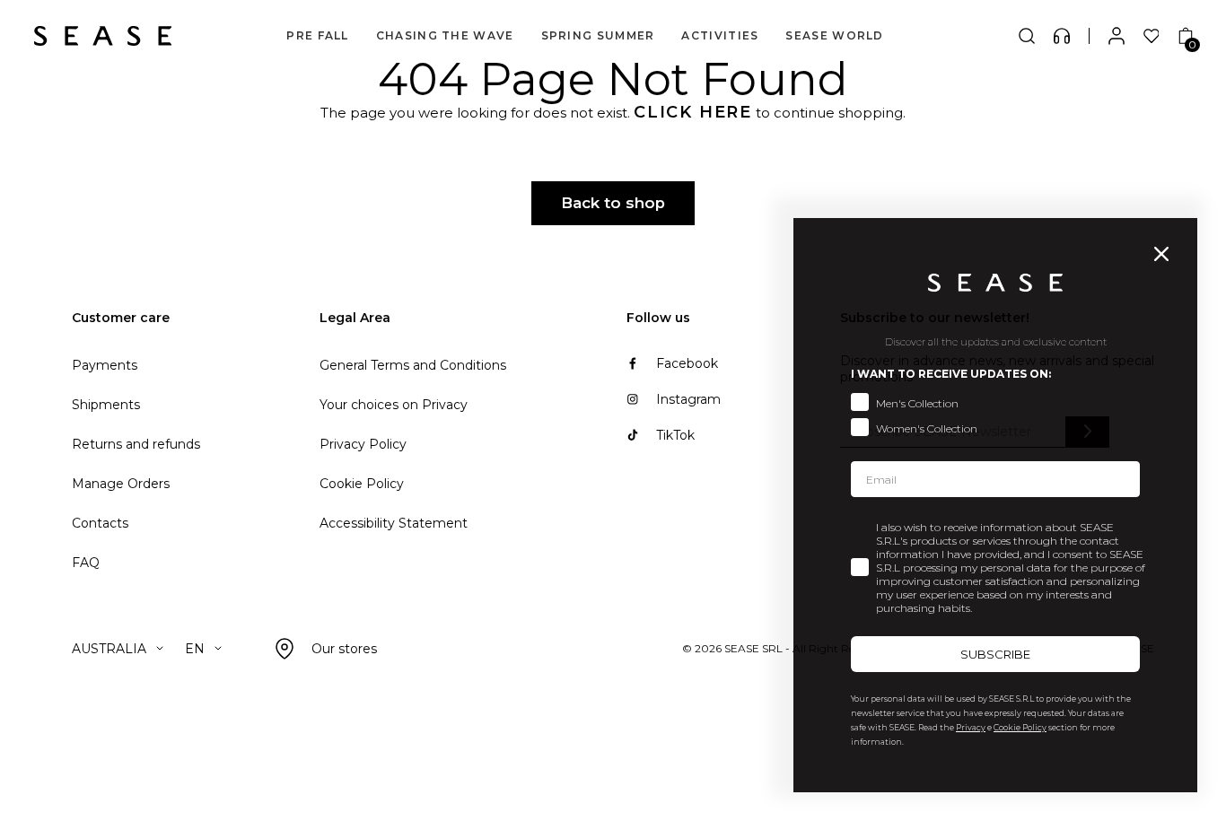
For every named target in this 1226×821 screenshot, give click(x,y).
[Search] (1027, 36)
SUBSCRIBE (995, 654)
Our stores (344, 649)
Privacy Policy (363, 444)
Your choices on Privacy (394, 405)
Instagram (688, 399)
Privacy (970, 727)
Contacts (100, 523)
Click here (693, 112)
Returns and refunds (136, 444)
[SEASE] (102, 36)
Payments (104, 365)
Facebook (687, 363)
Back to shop (613, 203)
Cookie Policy (362, 484)
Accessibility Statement (394, 523)
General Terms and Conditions (413, 365)
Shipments (106, 405)
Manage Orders (121, 484)
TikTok (675, 435)
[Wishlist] (1151, 36)
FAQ (86, 563)
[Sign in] (1116, 36)
